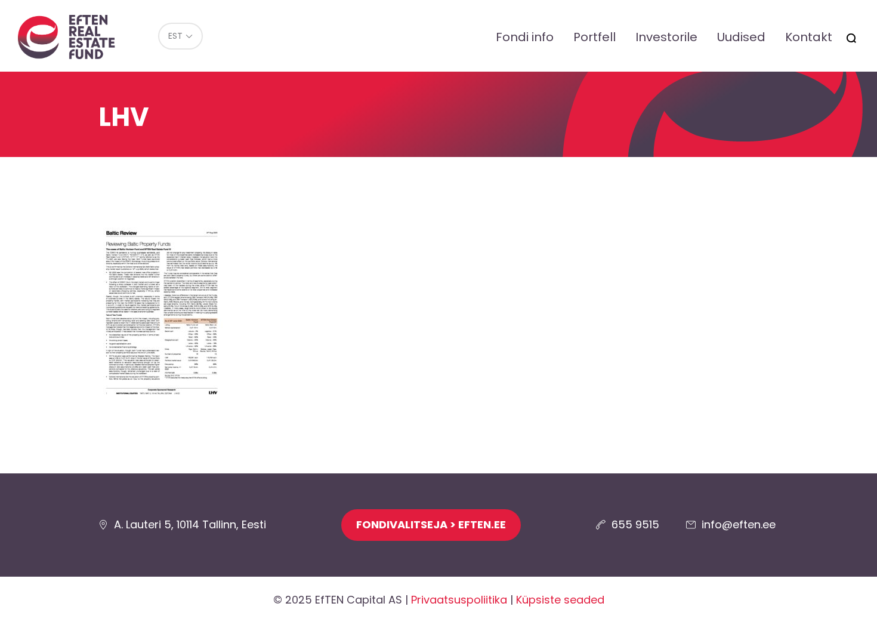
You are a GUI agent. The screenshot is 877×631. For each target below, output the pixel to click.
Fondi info (525, 37)
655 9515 (635, 524)
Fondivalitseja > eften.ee (431, 524)
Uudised (741, 37)
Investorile (666, 37)
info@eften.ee (739, 524)
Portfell (594, 37)
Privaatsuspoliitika (459, 599)
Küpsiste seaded (560, 599)
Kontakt (808, 37)
